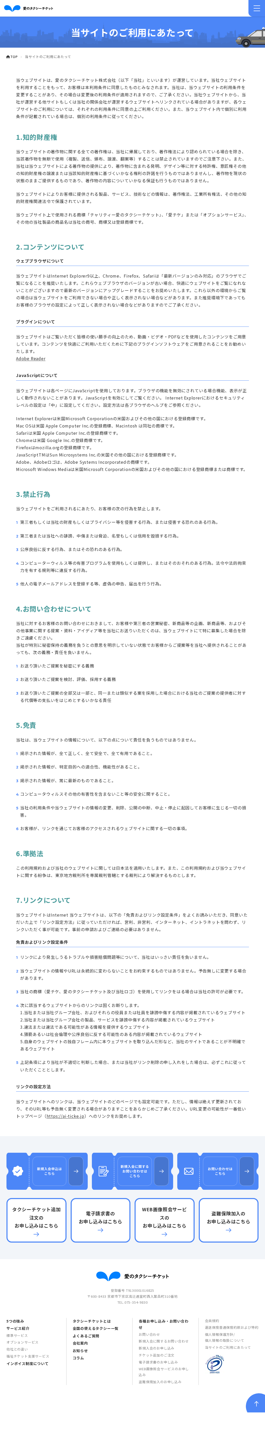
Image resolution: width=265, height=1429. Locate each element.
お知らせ (80, 1350)
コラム (78, 1357)
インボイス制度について (27, 1363)
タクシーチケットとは (92, 1321)
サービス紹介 (18, 1328)
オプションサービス (22, 1342)
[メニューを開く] (256, 8)
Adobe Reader (31, 358)
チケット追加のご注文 (156, 1355)
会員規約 (212, 1320)
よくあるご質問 (86, 1335)
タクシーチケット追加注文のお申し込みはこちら (36, 1217)
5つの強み (15, 1321)
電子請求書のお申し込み (158, 1362)
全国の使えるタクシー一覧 (96, 1328)
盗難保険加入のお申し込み (160, 1381)
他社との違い (17, 1349)
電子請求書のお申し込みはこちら (100, 1217)
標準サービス (17, 1335)
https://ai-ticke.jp (65, 1116)
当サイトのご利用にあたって (228, 1347)
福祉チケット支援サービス (27, 1356)
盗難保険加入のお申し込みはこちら (229, 1217)
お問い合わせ (149, 1334)
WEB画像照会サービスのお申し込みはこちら (164, 1217)
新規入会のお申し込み (156, 1348)
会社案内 (80, 1343)
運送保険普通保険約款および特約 (232, 1327)
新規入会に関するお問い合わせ (164, 1341)
